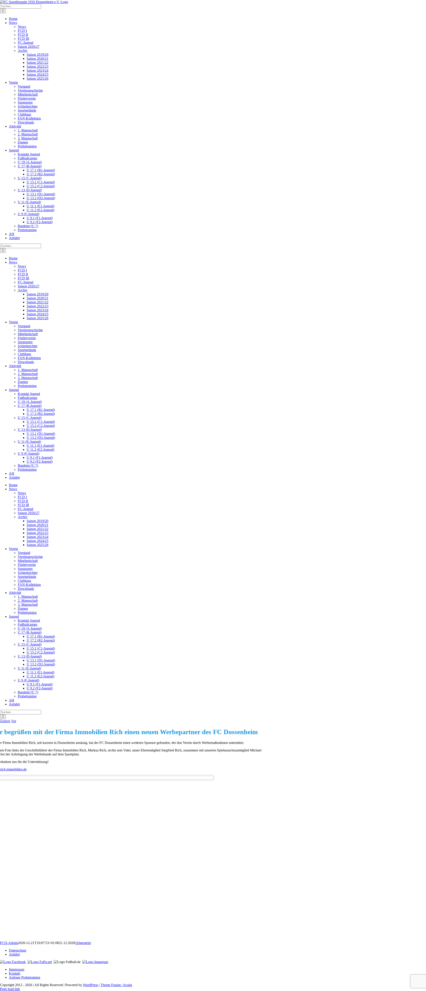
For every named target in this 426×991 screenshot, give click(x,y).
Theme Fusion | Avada (116, 985)
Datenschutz (17, 950)
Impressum (16, 969)
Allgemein (83, 943)
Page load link (10, 989)
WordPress (90, 985)
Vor (13, 721)
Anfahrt (14, 954)
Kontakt (14, 973)
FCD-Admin (9, 943)
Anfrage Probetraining (24, 977)
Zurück (5, 721)
